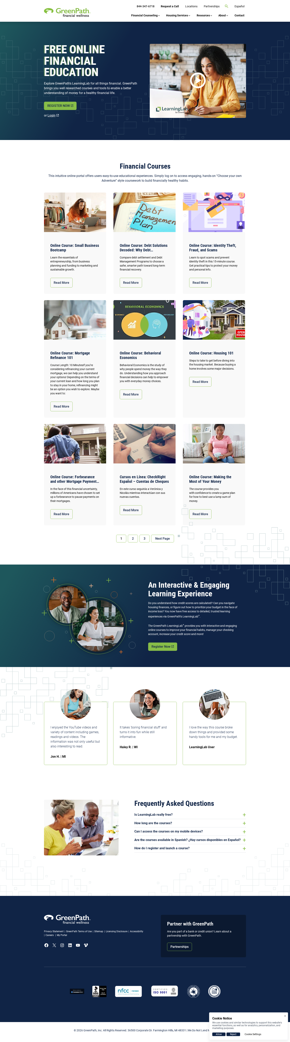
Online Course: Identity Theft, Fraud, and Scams (212, 247)
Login (51, 115)
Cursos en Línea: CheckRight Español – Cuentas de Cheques (144, 479)
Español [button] (239, 6)
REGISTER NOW (58, 106)
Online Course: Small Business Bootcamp (74, 247)
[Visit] (165, 991)
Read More (61, 283)
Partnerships (179, 947)
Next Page (162, 538)
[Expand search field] (226, 6)
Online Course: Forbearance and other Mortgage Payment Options (73, 479)
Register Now (161, 646)
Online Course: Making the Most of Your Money (210, 479)
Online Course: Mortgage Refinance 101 (70, 355)
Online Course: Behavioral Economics (140, 355)
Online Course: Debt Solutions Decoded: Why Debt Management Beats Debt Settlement (143, 247)
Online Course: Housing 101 (211, 353)
